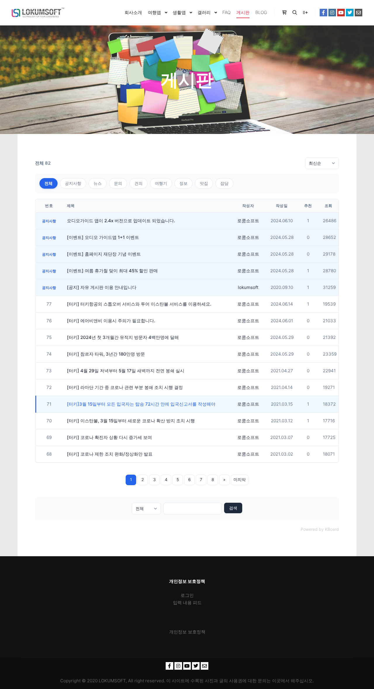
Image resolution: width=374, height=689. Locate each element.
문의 (118, 183)
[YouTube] (341, 12)
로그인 (187, 595)
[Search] (295, 12)
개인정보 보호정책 (187, 632)
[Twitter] (350, 12)
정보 (183, 183)
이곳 (276, 680)
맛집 (204, 183)
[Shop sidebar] (284, 12)
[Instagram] (332, 12)
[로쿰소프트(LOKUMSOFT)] (38, 12)
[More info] (305, 12)
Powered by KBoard (320, 529)
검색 (233, 507)
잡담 (224, 183)
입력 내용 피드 (187, 602)
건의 (138, 183)
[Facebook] (323, 12)
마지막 (239, 479)
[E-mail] (358, 12)
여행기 (161, 183)
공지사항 (73, 183)
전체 (48, 183)
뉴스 (98, 183)
